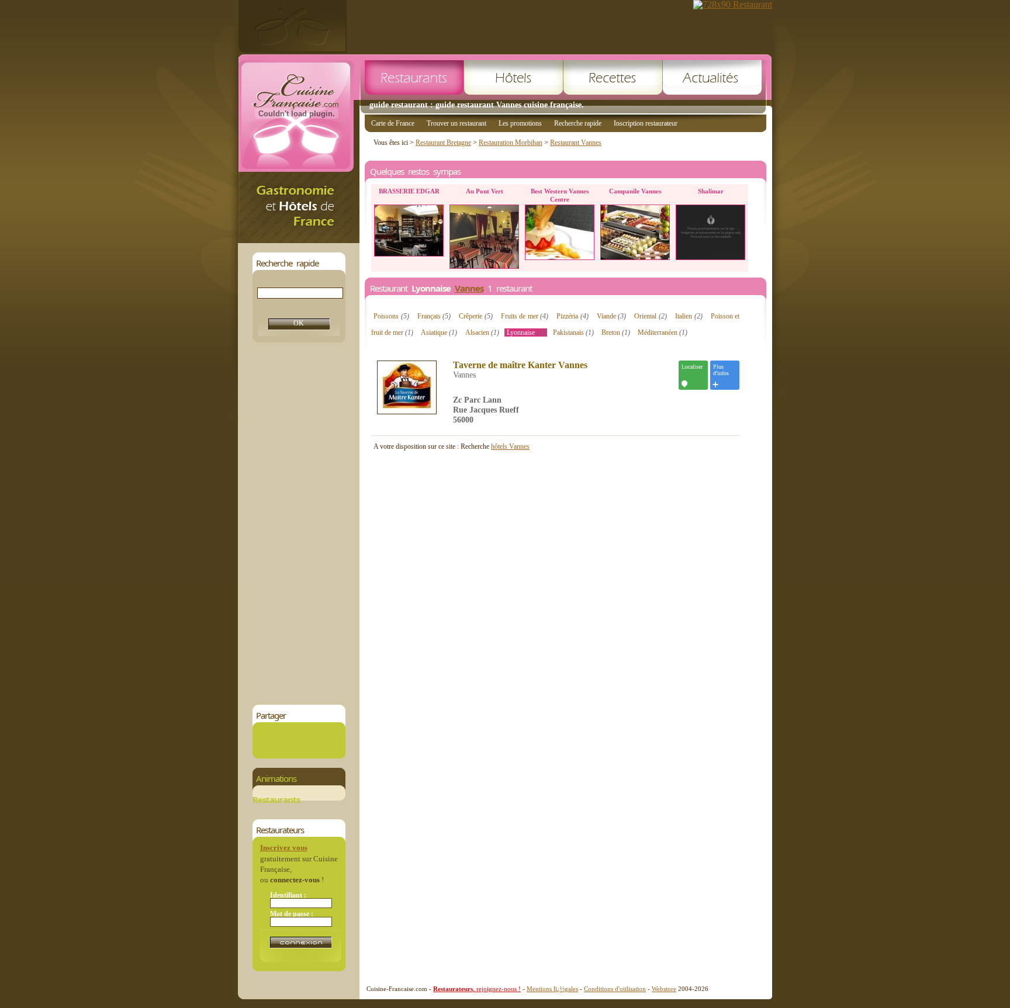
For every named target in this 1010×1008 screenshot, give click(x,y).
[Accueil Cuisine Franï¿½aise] (298, 240)
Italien (689, 316)
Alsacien (482, 332)
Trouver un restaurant (456, 123)
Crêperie (476, 316)
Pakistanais (573, 332)
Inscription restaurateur (645, 123)
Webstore (664, 988)
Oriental (650, 316)
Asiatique (439, 332)
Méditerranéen (662, 332)
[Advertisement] (299, 523)
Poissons (391, 316)
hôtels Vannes (510, 446)
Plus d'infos (721, 369)
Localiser (692, 366)
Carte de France (392, 123)
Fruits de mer (525, 316)
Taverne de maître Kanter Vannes (520, 365)
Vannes (469, 288)
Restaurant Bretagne (443, 142)
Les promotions (520, 123)
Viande (612, 316)
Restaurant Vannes (575, 142)
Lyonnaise (526, 332)
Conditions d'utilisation (615, 988)
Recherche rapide (577, 123)
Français (434, 316)
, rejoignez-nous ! (477, 988)
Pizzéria (572, 316)
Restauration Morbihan (510, 142)
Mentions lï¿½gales (552, 988)
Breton (615, 332)
